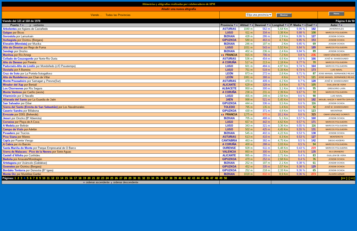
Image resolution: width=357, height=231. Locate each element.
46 (207, 178)
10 (43, 178)
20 (89, 178)
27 (120, 178)
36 (161, 178)
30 (134, 178)
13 (57, 178)
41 (184, 178)
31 (139, 178)
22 (98, 178)
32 (143, 178)
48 (216, 178)
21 (93, 178)
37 (166, 178)
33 (148, 178)
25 (111, 178)
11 (48, 178)
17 (75, 178)
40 (179, 178)
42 (189, 178)
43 (193, 178)
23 (102, 178)
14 (61, 178)
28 (125, 178)
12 (52, 178)
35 (157, 178)
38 (170, 178)
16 (70, 178)
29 (130, 178)
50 (225, 178)
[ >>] (352, 178)
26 (116, 178)
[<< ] (344, 178)
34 (152, 178)
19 (84, 178)
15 (66, 178)
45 (202, 178)
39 (175, 178)
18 (80, 178)
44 (198, 178)
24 (107, 178)
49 (220, 178)
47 (211, 178)
